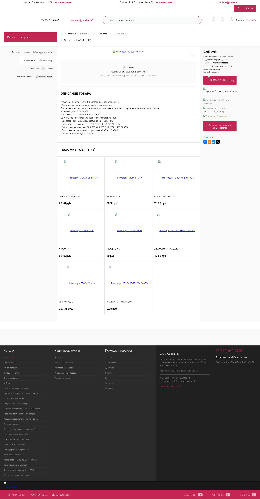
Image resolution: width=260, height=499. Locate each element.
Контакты (109, 383)
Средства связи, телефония (16, 434)
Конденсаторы (10, 368)
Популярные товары (63, 363)
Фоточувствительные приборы (17, 465)
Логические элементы (14, 398)
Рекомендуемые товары (65, 373)
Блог (107, 378)
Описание (34, 68)
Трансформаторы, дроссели (16, 449)
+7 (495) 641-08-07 (38, 495)
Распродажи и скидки (64, 368)
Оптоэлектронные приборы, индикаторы (22, 409)
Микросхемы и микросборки (16, 403)
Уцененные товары (62, 378)
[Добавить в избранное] (192, 52)
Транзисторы (9, 363)
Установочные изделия (14, 455)
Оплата (108, 373)
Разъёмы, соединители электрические (21, 419)
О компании (110, 363)
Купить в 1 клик (229, 91)
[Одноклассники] (209, 142)
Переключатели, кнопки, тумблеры (19, 414)
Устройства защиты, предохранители (20, 460)
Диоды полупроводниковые (16, 388)
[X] (218, 142)
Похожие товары (24, 76)
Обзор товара (29, 60)
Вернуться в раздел (21, 52)
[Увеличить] (128, 51)
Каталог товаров (18, 37)
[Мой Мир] (213, 142)
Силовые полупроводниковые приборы (21, 429)
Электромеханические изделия (18, 475)
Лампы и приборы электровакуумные (21, 393)
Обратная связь (16, 495)
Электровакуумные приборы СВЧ (19, 470)
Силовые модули (11, 373)
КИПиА (7, 383)
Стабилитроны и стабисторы (16, 439)
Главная (108, 357)
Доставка (109, 368)
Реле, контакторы (11, 424)
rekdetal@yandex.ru (235, 357)
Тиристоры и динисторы (14, 444)
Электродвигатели (12, 378)
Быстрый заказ (245, 8)
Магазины (109, 388)
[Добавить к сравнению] (192, 59)
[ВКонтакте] (205, 142)
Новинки (58, 357)
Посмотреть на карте (170, 386)
